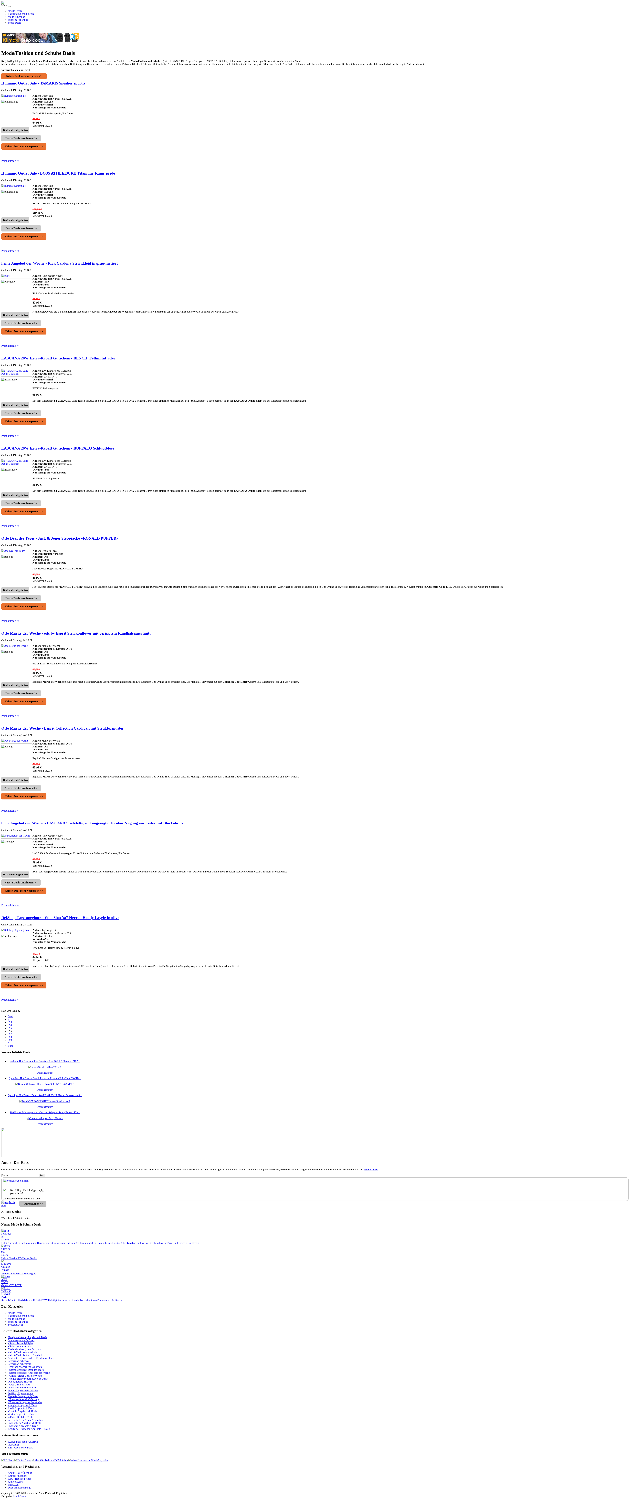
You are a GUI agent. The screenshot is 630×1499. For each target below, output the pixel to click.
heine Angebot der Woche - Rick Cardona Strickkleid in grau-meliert (59, 263)
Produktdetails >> (10, 160)
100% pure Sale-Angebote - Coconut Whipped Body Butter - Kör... (45, 1112)
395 (10, 1028)
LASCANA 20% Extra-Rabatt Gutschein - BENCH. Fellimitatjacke (58, 358)
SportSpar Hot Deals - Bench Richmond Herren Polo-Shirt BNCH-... (45, 1078)
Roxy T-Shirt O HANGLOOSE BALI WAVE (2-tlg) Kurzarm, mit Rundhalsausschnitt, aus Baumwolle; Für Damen (61, 1300)
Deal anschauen (45, 1072)
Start (10, 1016)
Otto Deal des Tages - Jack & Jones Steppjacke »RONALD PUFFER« (59, 538)
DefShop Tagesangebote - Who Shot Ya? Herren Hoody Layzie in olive (60, 917)
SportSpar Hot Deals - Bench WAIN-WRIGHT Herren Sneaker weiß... (45, 1095)
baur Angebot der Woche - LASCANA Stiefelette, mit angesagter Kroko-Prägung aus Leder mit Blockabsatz (92, 823)
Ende (10, 1045)
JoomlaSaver (19, 1496)
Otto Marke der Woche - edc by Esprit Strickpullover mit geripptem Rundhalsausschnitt (76, 633)
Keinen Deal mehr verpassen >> (24, 76)
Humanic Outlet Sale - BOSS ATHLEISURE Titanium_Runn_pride (58, 173)
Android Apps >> (33, 1203)
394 (10, 1025)
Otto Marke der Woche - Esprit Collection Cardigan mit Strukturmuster (62, 728)
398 (10, 1037)
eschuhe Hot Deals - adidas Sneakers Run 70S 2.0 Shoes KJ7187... (45, 1061)
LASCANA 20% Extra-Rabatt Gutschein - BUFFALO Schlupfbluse (58, 448)
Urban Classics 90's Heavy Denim (19, 1258)
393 (10, 1022)
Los (42, 1175)
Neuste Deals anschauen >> (21, 138)
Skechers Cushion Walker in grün (18, 1273)
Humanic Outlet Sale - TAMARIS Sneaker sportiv (43, 83)
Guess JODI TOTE (11, 1285)
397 (10, 1034)
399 (10, 1039)
